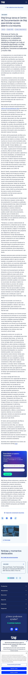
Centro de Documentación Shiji (10, 108)
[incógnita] (2, 519)
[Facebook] (6, 519)
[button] (17, 578)
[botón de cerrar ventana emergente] (27, 641)
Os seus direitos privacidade (14, 664)
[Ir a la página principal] (3, 2)
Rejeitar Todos (14, 668)
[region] (14, 663)
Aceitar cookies (14, 672)
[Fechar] (26, 653)
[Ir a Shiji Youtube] (16, 629)
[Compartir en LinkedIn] (11, 519)
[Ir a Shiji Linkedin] (11, 629)
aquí (16, 443)
